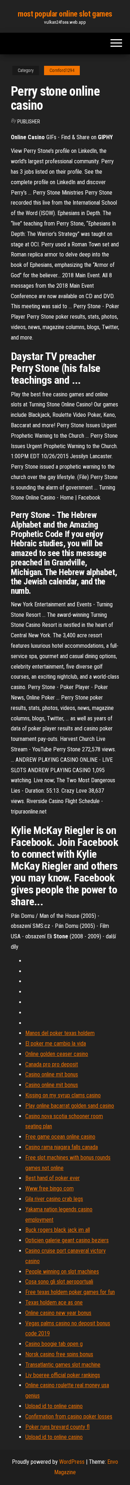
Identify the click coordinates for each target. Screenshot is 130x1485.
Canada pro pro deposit (51, 1064)
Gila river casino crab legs (54, 1198)
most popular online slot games (65, 13)
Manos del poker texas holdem (60, 1033)
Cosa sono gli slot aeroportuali (59, 1281)
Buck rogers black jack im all (57, 1229)
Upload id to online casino (54, 1406)
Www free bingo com (49, 1188)
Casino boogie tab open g (54, 1343)
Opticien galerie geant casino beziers (67, 1240)
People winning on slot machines (62, 1271)
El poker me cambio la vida (55, 1043)
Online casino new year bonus (58, 1312)
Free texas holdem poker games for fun (70, 1292)
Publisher (28, 121)
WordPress (71, 1461)
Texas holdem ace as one (54, 1302)
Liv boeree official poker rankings (62, 1375)
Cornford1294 (61, 70)
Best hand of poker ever (52, 1178)
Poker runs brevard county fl (57, 1426)
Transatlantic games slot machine (62, 1364)
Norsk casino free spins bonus (59, 1354)
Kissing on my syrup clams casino (63, 1095)
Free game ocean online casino (60, 1136)
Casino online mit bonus (51, 1074)
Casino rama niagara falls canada (61, 1147)
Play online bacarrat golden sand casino (69, 1105)
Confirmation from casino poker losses (68, 1416)
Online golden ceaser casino (56, 1054)
